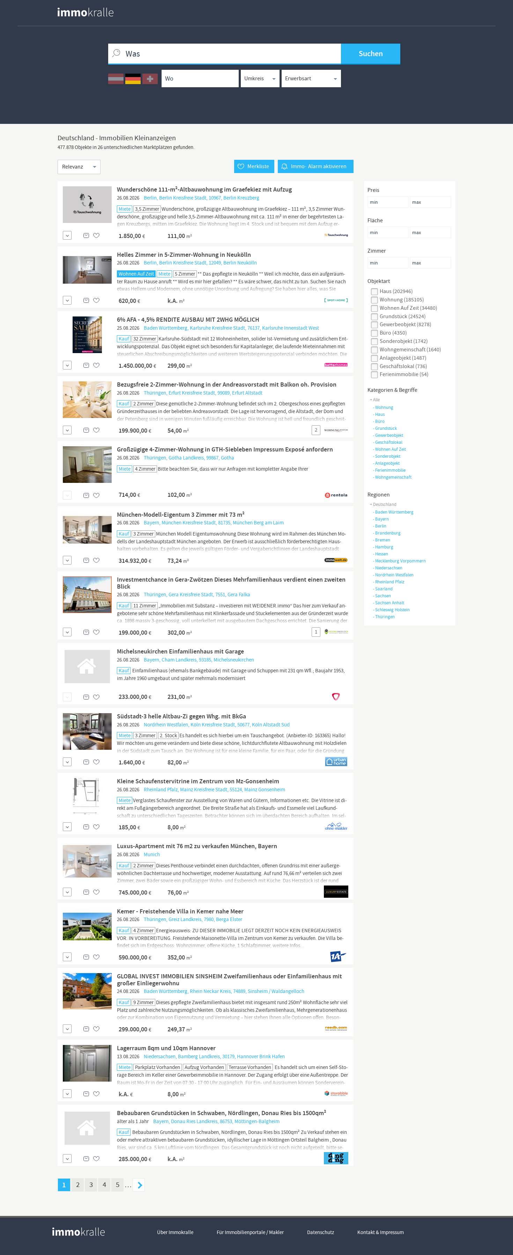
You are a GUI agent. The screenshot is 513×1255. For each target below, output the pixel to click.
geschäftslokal (387, 442)
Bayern (381, 519)
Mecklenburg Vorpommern (399, 561)
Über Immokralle (175, 1232)
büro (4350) (393, 332)
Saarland (383, 589)
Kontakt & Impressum (380, 1232)
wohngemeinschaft (392, 477)
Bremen (381, 540)
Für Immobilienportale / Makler (250, 1232)
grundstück (385, 428)
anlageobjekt (386, 463)
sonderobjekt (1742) (404, 341)
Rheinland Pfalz (388, 582)
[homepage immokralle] (85, 12)
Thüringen (384, 617)
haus (379, 414)
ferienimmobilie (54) (404, 374)
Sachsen (382, 596)
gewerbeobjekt (388, 435)
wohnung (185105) (402, 299)
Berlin (379, 526)
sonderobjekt (386, 456)
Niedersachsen (387, 568)
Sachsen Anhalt (388, 603)
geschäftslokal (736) (403, 366)
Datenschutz (320, 1232)
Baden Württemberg (393, 512)
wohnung (383, 407)
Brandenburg (387, 533)
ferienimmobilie (389, 470)
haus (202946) (396, 291)
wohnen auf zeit (389, 449)
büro (379, 421)
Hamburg (383, 547)
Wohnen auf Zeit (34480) (408, 308)
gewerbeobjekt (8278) (405, 324)
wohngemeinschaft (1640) (410, 349)
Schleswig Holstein (391, 610)
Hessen (380, 554)
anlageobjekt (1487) (403, 357)
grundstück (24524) (403, 316)
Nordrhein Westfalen (393, 575)
